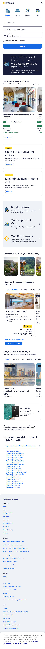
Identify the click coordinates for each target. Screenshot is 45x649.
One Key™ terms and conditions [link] (12, 586)
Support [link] (5, 608)
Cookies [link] (5, 580)
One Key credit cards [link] (8, 568)
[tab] (8, 11)
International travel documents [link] (11, 625)
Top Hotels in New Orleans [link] (15, 465)
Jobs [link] (4, 510)
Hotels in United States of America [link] (12, 545)
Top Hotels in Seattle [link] (13, 485)
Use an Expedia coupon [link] (9, 621)
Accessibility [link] (6, 593)
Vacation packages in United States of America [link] (16, 551)
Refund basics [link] (6, 618)
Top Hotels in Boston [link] (13, 476)
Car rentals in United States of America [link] (13, 558)
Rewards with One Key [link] (9, 565)
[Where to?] (22, 22)
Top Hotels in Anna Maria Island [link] (16, 472)
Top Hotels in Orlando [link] (13, 468)
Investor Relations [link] (7, 523)
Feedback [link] (5, 533)
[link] (33, 89)
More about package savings (14, 339)
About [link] (4, 507)
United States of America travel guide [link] (13, 542)
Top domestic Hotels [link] (13, 487)
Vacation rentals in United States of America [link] (15, 548)
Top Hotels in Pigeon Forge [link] (15, 453)
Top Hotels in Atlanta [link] (13, 466)
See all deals (8, 137)
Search (22, 46)
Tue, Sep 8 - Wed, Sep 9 (16, 30)
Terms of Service (21, 643)
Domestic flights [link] (7, 555)
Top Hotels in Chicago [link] (13, 452)
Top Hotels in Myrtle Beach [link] (15, 455)
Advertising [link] (6, 526)
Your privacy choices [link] (8, 596)
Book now (9, 164)
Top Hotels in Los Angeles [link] (14, 457)
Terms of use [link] (6, 583)
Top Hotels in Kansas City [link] (14, 481)
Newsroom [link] (6, 520)
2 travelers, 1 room (14, 36)
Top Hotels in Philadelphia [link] (14, 483)
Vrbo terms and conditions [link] (10, 590)
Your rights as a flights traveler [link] (11, 628)
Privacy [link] (4, 576)
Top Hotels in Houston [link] (13, 478)
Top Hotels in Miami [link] (12, 463)
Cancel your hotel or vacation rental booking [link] (15, 611)
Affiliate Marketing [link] (8, 530)
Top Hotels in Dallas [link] (12, 480)
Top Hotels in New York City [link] (15, 474)
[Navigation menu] (41, 2)
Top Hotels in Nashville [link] (13, 459)
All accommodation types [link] (10, 561)
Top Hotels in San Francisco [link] (15, 461)
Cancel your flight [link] (7, 615)
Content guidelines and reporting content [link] (14, 600)
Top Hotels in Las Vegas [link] (13, 470)
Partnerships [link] (6, 516)
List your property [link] (7, 513)
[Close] (41, 635)
